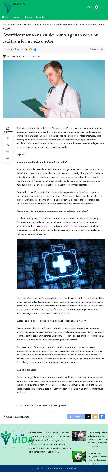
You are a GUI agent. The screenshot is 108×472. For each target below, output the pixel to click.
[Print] (35, 49)
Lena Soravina (17, 56)
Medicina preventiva (59, 405)
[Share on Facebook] (22, 49)
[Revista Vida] (18, 7)
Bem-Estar (28, 405)
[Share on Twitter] (26, 49)
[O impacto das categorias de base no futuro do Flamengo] (79, 456)
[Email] (30, 49)
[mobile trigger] (102, 7)
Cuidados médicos (42, 405)
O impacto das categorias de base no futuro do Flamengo (98, 456)
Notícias (7, 28)
